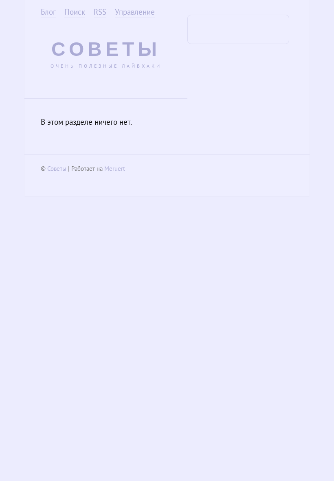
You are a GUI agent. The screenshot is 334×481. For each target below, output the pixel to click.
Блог (48, 12)
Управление (135, 12)
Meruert (114, 168)
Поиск (74, 12)
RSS (100, 12)
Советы (105, 49)
